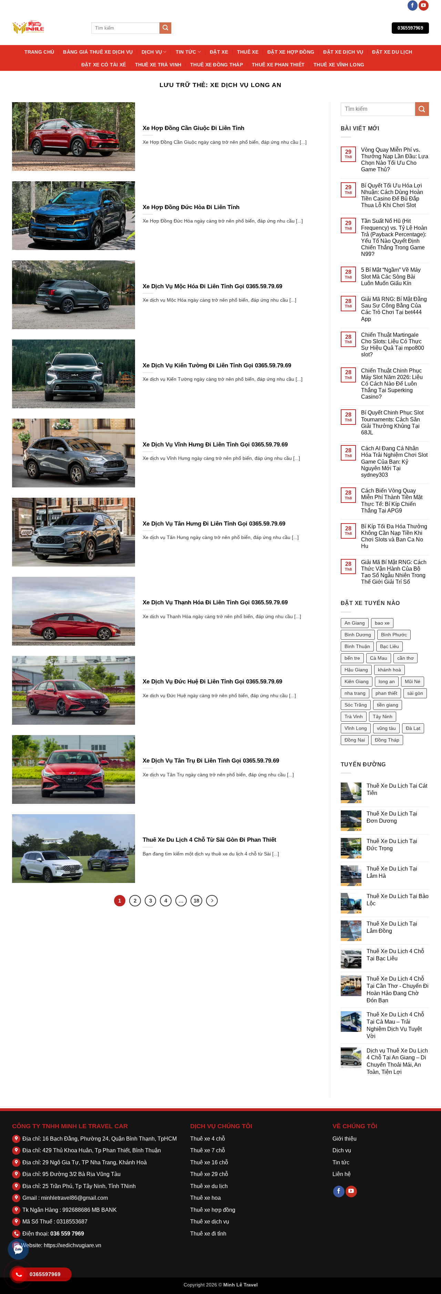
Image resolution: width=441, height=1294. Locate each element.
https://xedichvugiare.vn (72, 1245)
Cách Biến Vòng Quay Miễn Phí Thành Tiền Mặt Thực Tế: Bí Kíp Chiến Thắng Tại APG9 (391, 501)
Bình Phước (394, 634)
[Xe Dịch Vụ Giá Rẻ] (46, 28)
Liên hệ (341, 1174)
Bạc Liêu (389, 646)
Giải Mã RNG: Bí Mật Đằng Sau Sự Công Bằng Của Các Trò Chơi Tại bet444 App (394, 309)
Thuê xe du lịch (209, 1186)
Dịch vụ (152, 52)
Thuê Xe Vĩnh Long (339, 64)
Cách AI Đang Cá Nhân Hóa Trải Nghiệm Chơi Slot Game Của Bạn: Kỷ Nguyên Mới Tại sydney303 (394, 461)
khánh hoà (389, 669)
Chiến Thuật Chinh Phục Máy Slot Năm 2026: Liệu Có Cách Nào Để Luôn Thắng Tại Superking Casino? (392, 384)
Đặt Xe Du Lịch (392, 52)
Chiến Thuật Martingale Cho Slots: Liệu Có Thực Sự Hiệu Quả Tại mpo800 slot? (392, 345)
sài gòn (415, 693)
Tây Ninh (382, 716)
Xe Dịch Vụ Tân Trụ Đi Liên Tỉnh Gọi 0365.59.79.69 (211, 760)
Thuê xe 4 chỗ (207, 1139)
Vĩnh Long (356, 728)
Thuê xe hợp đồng (212, 1210)
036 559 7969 (67, 1234)
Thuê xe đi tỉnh (208, 1234)
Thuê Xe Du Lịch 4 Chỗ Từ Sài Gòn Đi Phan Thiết (209, 840)
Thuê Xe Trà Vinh (158, 64)
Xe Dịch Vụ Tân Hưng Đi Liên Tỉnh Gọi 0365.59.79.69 (214, 523)
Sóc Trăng (356, 705)
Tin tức (186, 52)
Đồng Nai (355, 740)
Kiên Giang (357, 681)
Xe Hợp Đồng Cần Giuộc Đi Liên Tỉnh (193, 128)
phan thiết (386, 693)
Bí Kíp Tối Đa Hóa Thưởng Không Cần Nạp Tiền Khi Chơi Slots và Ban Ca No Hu (394, 536)
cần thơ (405, 658)
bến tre (352, 658)
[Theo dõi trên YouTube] (424, 5)
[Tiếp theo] (212, 901)
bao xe (382, 623)
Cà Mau (378, 658)
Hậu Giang (356, 669)
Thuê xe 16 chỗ (209, 1162)
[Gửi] (165, 28)
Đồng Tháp (387, 740)
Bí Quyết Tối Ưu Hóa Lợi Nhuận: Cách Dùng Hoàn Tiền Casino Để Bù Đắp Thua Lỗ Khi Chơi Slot (392, 195)
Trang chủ (39, 52)
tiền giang (387, 705)
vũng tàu (386, 728)
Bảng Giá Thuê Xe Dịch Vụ (98, 52)
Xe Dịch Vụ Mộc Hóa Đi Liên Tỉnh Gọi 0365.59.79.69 (212, 286)
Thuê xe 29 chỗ (209, 1174)
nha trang (355, 693)
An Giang (355, 623)
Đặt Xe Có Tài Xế (103, 64)
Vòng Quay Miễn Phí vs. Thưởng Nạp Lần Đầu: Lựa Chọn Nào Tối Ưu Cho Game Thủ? (394, 160)
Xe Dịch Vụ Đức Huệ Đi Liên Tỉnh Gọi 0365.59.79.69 (212, 681)
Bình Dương (358, 634)
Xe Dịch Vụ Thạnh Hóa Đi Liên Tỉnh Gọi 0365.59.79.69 (215, 602)
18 (196, 901)
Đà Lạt (413, 728)
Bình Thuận (357, 646)
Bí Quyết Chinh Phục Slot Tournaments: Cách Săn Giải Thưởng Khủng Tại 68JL (392, 422)
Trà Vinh (354, 716)
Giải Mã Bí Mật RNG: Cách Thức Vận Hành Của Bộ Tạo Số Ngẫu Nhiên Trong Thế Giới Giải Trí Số (394, 572)
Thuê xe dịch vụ (209, 1222)
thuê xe (247, 52)
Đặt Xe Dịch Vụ (343, 52)
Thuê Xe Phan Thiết (278, 64)
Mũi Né (412, 681)
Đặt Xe (219, 52)
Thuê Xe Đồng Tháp (216, 64)
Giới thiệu (344, 1139)
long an (387, 681)
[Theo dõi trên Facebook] (413, 5)
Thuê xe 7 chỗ (207, 1150)
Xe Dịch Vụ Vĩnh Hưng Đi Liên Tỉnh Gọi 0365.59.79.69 (215, 444)
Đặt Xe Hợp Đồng (290, 52)
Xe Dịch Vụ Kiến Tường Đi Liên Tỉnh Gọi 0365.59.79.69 (217, 365)
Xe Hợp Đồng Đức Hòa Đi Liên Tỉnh (191, 207)
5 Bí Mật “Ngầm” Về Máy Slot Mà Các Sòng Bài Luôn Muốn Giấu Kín (391, 276)
